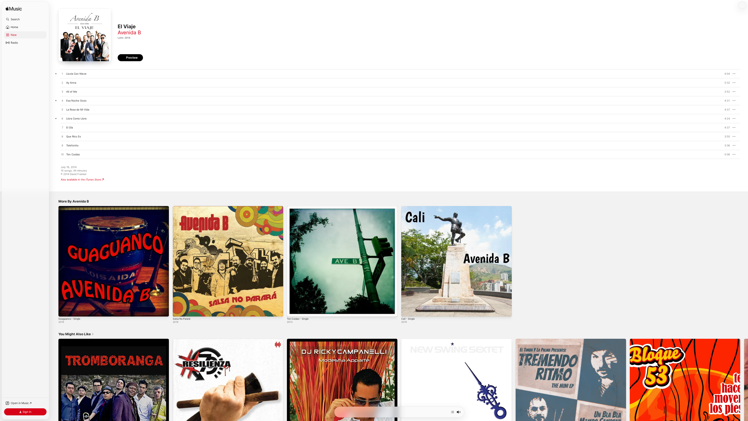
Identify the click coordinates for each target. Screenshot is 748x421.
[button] (25, 19)
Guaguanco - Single (70, 207)
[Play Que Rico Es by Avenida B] (62, 136)
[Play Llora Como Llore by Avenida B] (62, 118)
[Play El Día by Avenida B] (62, 127)
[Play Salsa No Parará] (178, 312)
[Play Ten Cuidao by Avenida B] (62, 154)
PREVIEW (725, 74)
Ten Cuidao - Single (299, 207)
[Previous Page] (54, 394)
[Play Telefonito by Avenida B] (62, 145)
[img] (14, 9)
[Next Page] (744, 394)
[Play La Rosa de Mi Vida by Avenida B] (62, 109)
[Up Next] (452, 412)
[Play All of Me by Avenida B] (62, 92)
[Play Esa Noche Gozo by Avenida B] (62, 101)
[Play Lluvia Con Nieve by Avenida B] (62, 74)
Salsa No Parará (182, 207)
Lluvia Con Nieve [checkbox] (76, 73)
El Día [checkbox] (69, 127)
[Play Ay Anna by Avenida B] (62, 83)
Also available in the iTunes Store (81, 179)
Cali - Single (408, 207)
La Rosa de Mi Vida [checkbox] (77, 109)
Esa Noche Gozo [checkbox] (76, 100)
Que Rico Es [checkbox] (73, 136)
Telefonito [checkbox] (72, 145)
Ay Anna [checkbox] (71, 82)
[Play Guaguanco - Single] (63, 312)
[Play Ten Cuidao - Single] (292, 312)
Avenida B (129, 32)
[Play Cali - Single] (406, 312)
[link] (76, 334)
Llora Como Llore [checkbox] (76, 118)
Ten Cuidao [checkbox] (73, 154)
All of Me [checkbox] (71, 91)
